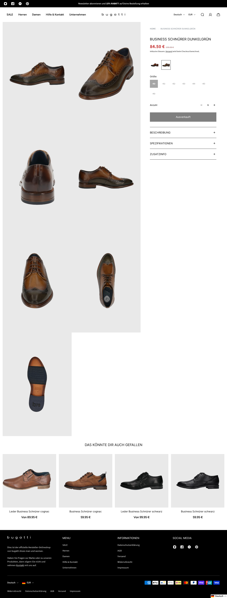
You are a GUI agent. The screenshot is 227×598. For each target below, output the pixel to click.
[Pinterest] (27, 3)
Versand (169, 51)
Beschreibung (160, 132)
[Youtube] (20, 3)
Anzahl (153, 105)
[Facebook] (12, 3)
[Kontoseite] (210, 14)
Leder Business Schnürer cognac (29, 511)
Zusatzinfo (158, 154)
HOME (153, 29)
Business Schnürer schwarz (197, 511)
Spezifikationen (161, 143)
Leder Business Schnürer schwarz (141, 511)
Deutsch (11, 582)
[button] (219, 596)
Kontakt (20, 565)
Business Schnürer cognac (85, 511)
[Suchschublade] (202, 14)
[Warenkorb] (218, 14)
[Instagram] (5, 3)
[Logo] (113, 15)
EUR (29, 582)
